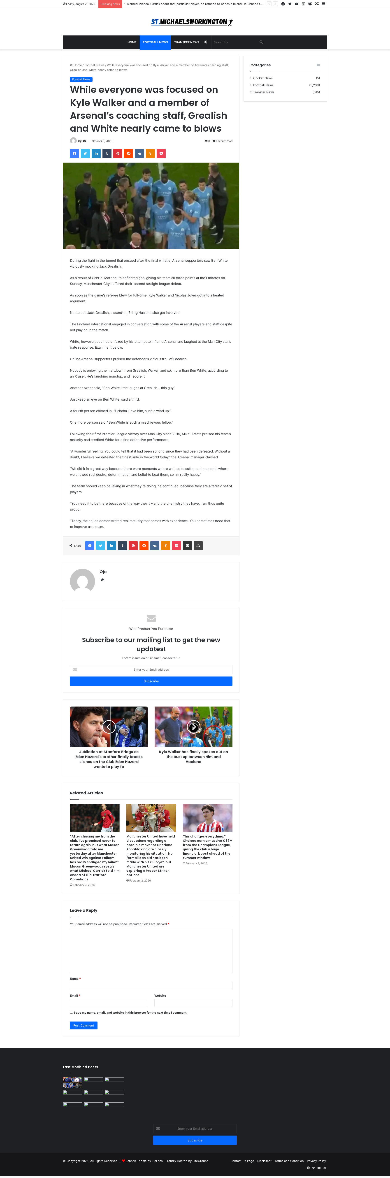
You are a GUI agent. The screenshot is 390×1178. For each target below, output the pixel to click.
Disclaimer (264, 1161)
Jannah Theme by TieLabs (144, 1161)
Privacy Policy (316, 1161)
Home (132, 42)
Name (75, 978)
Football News (155, 42)
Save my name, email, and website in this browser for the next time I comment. (130, 1012)
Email (75, 995)
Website (160, 995)
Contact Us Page (242, 1161)
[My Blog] (195, 21)
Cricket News (263, 78)
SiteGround (201, 1161)
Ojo (80, 141)
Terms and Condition (289, 1161)
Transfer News (186, 42)
